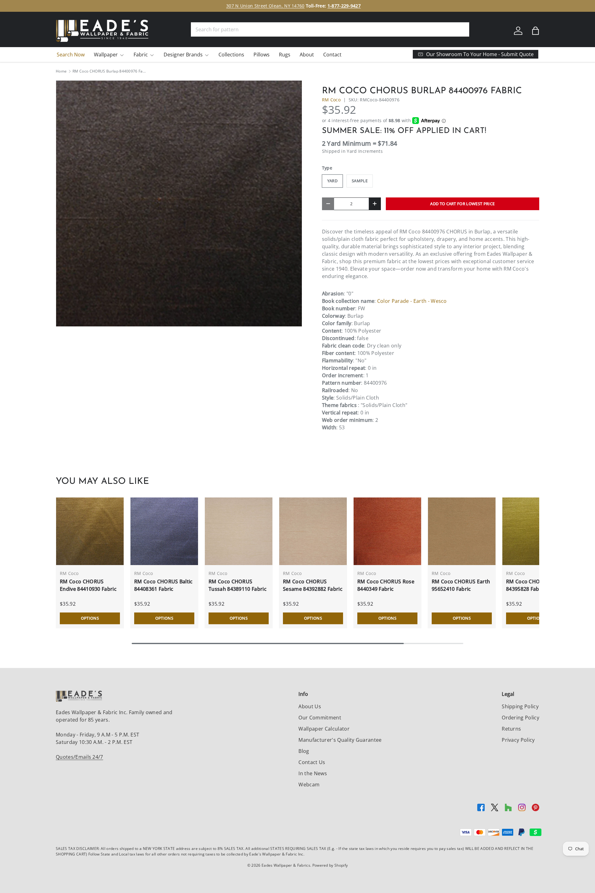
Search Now (71, 54)
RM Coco (331, 100)
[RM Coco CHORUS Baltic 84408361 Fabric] (164, 531)
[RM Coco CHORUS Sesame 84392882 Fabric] (313, 531)
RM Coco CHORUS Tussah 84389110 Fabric (238, 585)
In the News (312, 773)
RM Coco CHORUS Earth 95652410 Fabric (461, 585)
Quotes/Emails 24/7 (79, 757)
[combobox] (330, 29)
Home (61, 71)
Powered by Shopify (330, 865)
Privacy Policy (518, 739)
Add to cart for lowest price (462, 203)
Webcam (309, 784)
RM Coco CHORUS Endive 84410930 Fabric (88, 585)
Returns (511, 728)
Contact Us (311, 762)
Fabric (141, 54)
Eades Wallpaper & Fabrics (286, 865)
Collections (231, 54)
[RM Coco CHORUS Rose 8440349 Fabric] (387, 531)
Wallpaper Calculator (323, 728)
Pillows (261, 54)
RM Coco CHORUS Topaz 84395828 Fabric (536, 585)
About (307, 54)
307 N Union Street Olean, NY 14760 (265, 6)
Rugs (284, 54)
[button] (535, 31)
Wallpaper (106, 54)
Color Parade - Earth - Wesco (412, 301)
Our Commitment (319, 717)
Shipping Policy (520, 706)
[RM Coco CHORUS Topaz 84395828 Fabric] (536, 531)
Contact (332, 54)
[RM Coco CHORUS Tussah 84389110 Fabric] (238, 531)
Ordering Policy (520, 717)
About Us (309, 706)
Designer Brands (183, 54)
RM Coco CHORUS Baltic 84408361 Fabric (163, 585)
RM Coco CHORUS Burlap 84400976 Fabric (110, 71)
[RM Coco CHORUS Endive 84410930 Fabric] (90, 531)
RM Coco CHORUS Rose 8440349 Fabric (385, 585)
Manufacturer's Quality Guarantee (339, 739)
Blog (303, 751)
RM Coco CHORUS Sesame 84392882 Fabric (312, 585)
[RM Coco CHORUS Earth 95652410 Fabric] (462, 531)
